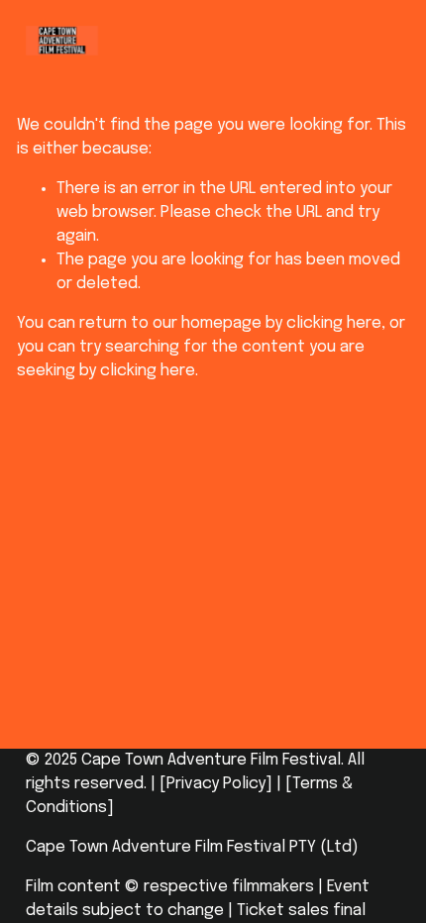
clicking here (333, 323)
